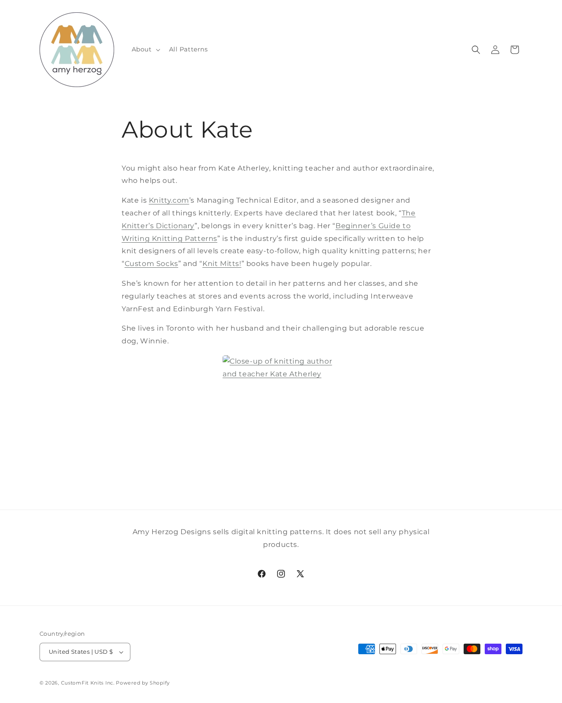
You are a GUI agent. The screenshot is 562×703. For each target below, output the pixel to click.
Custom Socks (151, 263)
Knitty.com (169, 200)
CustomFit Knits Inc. (88, 683)
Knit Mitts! (221, 263)
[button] (145, 49)
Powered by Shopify (143, 683)
